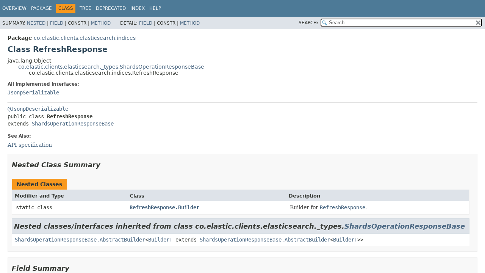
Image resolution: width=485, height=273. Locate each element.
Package (41, 8)
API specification (30, 145)
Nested (36, 23)
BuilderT (160, 240)
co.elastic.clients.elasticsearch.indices (85, 38)
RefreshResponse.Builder (164, 207)
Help (155, 8)
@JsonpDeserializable (38, 109)
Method (101, 23)
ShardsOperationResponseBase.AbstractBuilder (80, 240)
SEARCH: (308, 22)
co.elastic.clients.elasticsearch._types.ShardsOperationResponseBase (111, 67)
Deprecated (111, 8)
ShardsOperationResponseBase (73, 124)
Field (56, 23)
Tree (85, 8)
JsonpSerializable (33, 92)
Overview (14, 8)
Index (137, 8)
